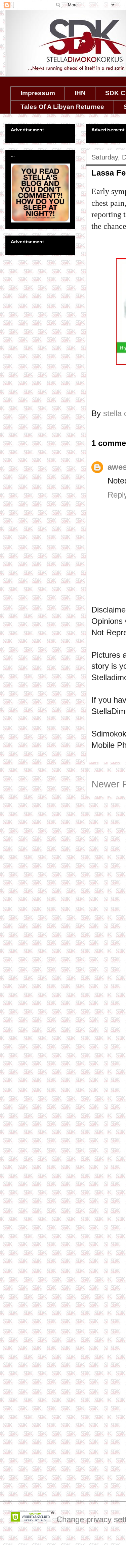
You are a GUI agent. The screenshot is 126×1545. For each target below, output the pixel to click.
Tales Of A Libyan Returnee (62, 106)
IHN (80, 92)
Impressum (37, 92)
